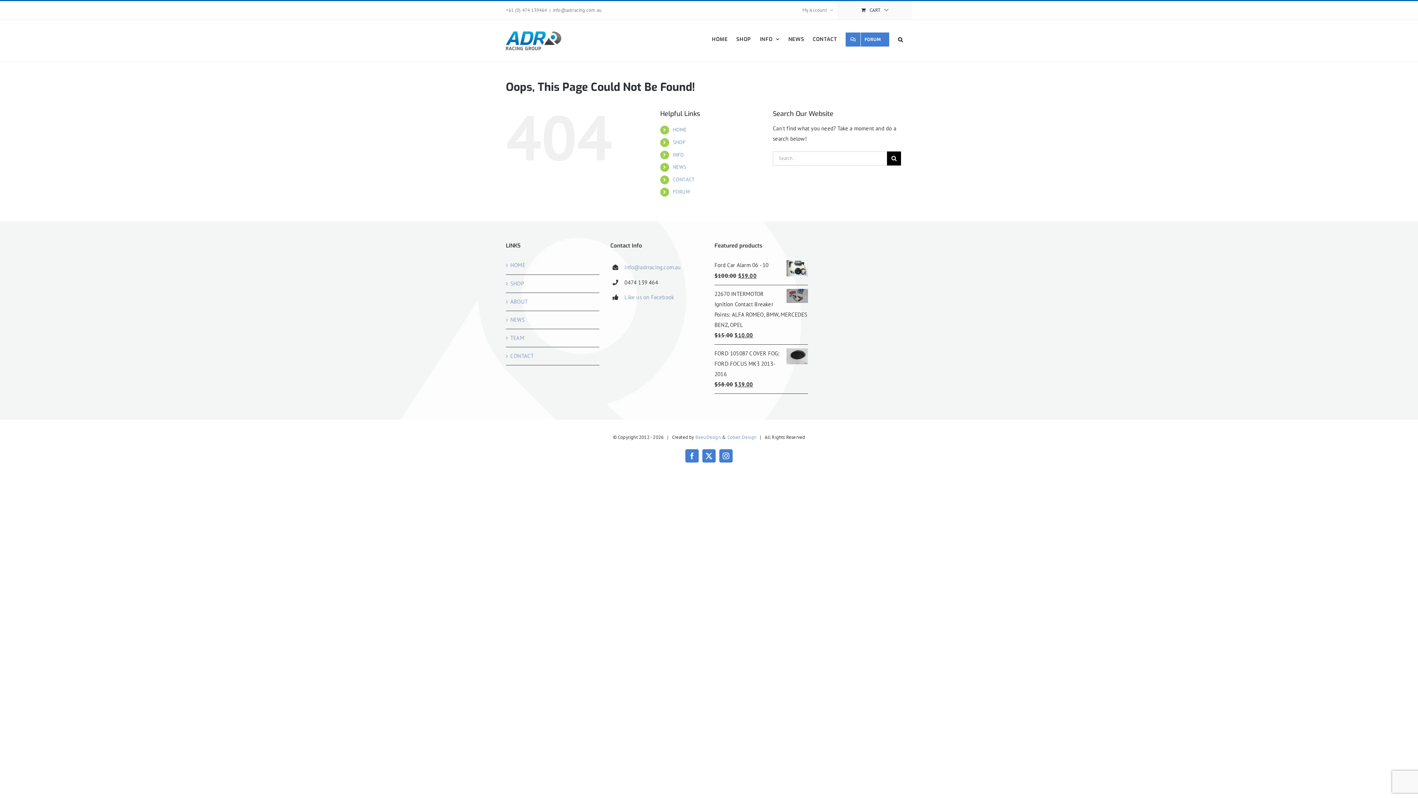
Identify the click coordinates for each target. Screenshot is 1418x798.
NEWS (679, 167)
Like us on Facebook (649, 297)
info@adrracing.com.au (577, 10)
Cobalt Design (742, 437)
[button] (900, 39)
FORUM (681, 191)
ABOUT (519, 301)
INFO (678, 154)
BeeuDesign (708, 437)
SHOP (679, 142)
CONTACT (684, 179)
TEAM (517, 337)
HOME (680, 129)
